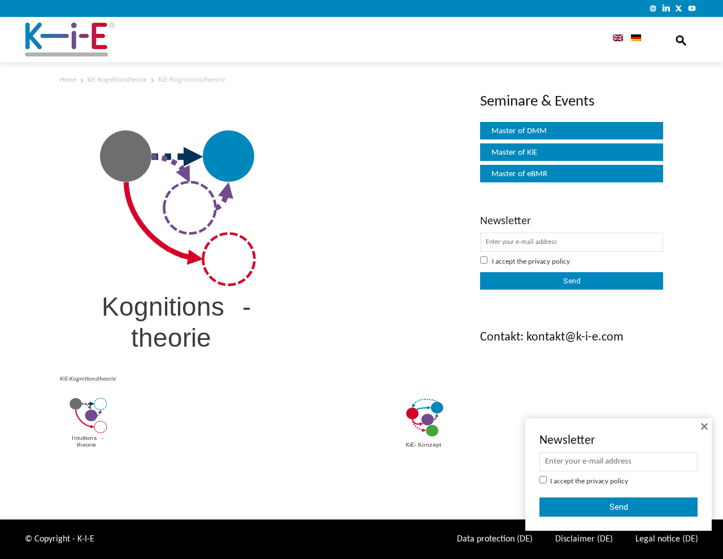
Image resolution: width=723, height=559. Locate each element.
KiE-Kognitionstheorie (117, 80)
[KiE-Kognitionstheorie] (177, 366)
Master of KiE (514, 153)
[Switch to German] (636, 39)
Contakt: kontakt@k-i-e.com (552, 337)
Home (68, 80)
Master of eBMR (519, 174)
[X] (678, 8)
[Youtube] (691, 8)
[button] (681, 39)
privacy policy (549, 261)
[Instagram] (653, 8)
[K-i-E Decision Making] (99, 39)
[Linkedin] (666, 8)
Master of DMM (519, 131)
